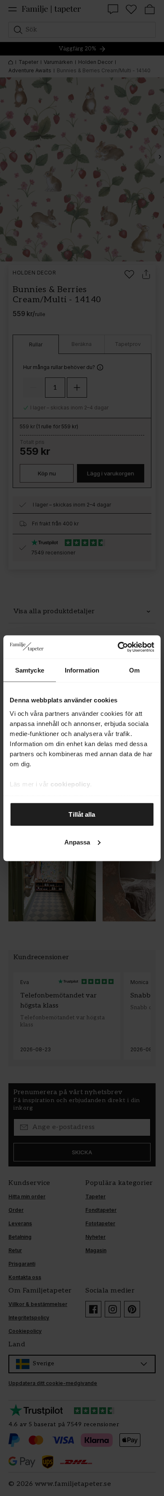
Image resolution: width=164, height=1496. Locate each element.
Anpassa (77, 841)
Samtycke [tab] (29, 670)
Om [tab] (134, 670)
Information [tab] (82, 670)
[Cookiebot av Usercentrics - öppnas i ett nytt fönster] (118, 646)
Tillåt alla (82, 814)
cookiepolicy (70, 783)
